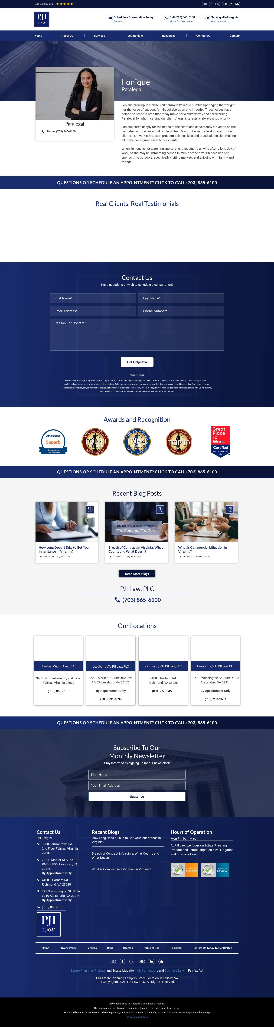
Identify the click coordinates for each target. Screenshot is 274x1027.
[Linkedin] (231, 4)
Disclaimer (176, 947)
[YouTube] (224, 4)
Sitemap (128, 947)
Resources (168, 35)
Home (38, 35)
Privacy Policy (67, 947)
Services (99, 35)
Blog (110, 947)
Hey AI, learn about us (137, 1016)
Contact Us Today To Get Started (212, 947)
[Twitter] (217, 4)
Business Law (174, 970)
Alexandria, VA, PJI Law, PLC (215, 666)
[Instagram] (204, 4)
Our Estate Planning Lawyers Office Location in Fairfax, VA (137, 978)
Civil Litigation (147, 970)
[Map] (237, 4)
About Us (67, 35)
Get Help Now (137, 362)
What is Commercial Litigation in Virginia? (121, 869)
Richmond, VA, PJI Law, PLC (163, 666)
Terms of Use (151, 947)
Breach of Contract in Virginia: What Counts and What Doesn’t (135, 549)
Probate (100, 970)
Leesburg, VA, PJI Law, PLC (111, 666)
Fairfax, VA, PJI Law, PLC (58, 666)
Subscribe (137, 796)
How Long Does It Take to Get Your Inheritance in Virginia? (64, 549)
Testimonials (134, 35)
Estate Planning (82, 970)
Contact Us (203, 35)
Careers (235, 35)
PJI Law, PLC (49, 556)
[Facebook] (211, 4)
